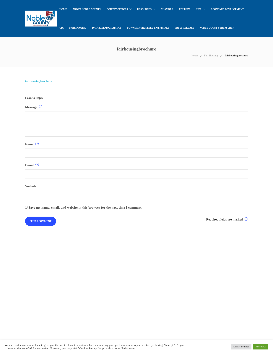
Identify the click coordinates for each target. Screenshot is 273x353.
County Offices (117, 9)
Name (29, 144)
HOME (63, 9)
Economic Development (227, 9)
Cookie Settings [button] (241, 346)
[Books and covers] (22, 295)
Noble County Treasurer (217, 27)
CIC (61, 27)
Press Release (184, 27)
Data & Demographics (106, 27)
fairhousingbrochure (38, 81)
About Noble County (87, 9)
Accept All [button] (261, 346)
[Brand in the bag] (40, 277)
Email (30, 165)
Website (30, 186)
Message (31, 107)
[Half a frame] (40, 314)
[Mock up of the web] (59, 277)
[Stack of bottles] (22, 277)
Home (194, 55)
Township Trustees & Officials (148, 27)
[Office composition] (22, 314)
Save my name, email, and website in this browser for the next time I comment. (85, 207)
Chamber (167, 9)
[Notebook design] (40, 295)
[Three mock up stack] (59, 295)
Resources (144, 9)
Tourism (184, 9)
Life (199, 9)
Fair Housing (78, 27)
